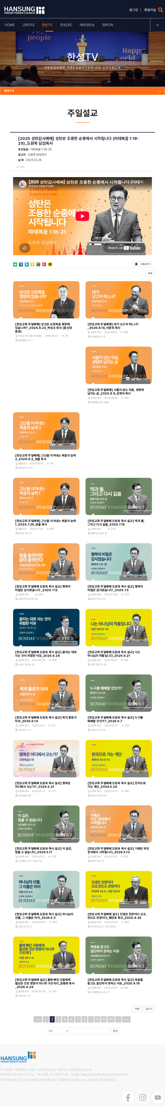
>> (126, 1019)
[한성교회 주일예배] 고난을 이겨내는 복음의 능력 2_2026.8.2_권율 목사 (45, 457)
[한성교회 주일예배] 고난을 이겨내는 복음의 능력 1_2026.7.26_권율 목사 (45, 522)
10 (111, 1019)
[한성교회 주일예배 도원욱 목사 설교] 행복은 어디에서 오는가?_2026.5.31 (43, 785)
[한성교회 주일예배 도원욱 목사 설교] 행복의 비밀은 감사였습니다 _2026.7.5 (115, 588)
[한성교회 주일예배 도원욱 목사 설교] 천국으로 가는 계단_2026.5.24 (117, 785)
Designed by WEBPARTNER (138, 1080)
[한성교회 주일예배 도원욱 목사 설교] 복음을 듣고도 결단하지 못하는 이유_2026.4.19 (115, 981)
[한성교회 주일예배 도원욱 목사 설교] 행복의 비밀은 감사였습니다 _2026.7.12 (43, 588)
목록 (150, 273)
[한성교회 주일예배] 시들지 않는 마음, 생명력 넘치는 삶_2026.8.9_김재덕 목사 (116, 391)
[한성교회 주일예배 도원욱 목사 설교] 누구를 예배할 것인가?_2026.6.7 (115, 719)
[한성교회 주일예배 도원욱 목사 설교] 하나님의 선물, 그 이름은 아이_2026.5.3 (44, 916)
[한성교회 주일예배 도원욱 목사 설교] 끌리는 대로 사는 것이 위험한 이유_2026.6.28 (46, 654)
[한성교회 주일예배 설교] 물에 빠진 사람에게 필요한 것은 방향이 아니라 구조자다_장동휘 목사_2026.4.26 (44, 983)
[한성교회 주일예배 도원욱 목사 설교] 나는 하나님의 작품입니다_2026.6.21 (114, 654)
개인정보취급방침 (104, 1070)
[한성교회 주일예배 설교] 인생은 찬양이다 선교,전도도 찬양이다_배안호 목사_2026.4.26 (117, 916)
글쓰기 (149, 1008)
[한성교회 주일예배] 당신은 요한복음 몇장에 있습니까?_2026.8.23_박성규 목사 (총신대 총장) (43, 327)
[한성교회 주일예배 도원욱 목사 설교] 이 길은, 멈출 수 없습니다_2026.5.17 (43, 850)
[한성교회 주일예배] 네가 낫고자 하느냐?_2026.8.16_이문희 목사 (113, 326)
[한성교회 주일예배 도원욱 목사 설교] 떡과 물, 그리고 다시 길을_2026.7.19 (116, 522)
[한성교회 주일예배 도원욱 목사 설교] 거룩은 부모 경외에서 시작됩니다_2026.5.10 (118, 850)
